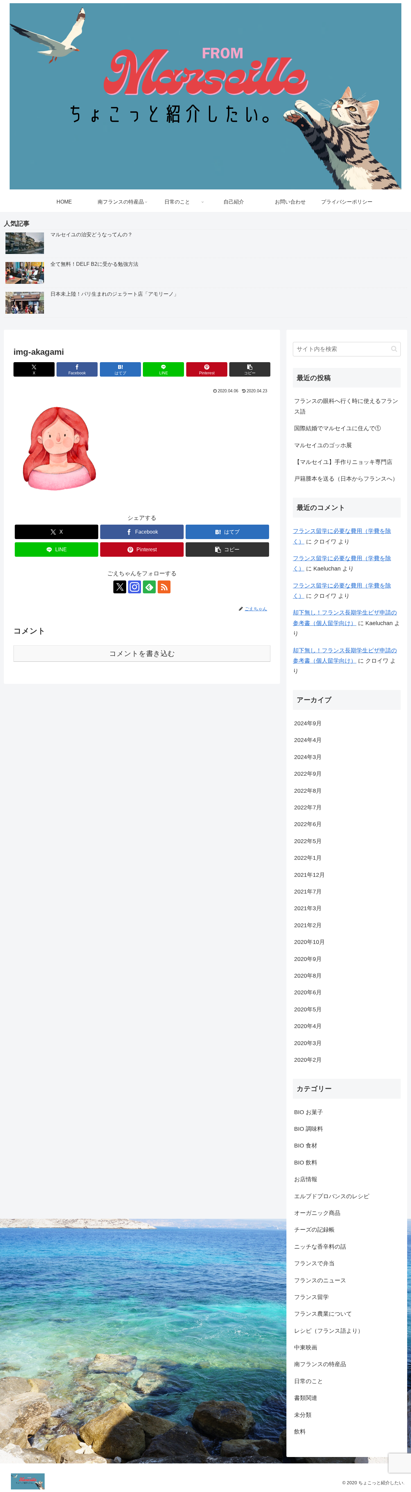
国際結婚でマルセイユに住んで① (337, 428)
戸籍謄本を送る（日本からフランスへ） (346, 479)
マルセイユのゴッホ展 (323, 445)
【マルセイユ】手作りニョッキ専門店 (343, 462)
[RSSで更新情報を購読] (164, 586)
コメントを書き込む (142, 654)
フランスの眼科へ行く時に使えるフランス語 (346, 406)
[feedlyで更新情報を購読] (149, 586)
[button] (249, 369)
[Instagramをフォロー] (134, 586)
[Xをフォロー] (119, 586)
